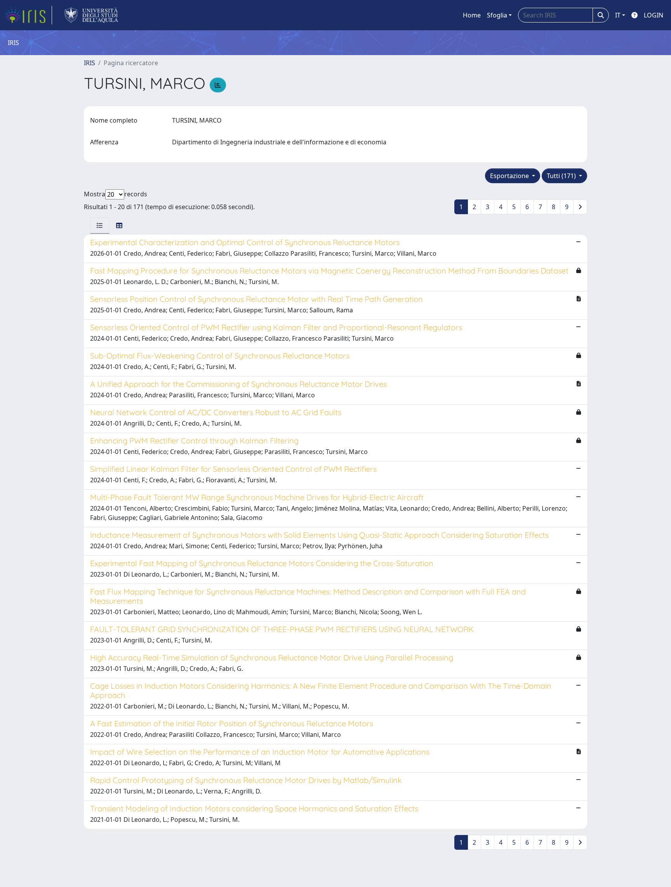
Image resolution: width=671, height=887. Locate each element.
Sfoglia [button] (497, 15)
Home (472, 15)
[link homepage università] (91, 15)
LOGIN (653, 15)
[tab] (100, 225)
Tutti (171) (562, 176)
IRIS (89, 63)
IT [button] (618, 15)
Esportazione (510, 176)
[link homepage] (28, 15)
